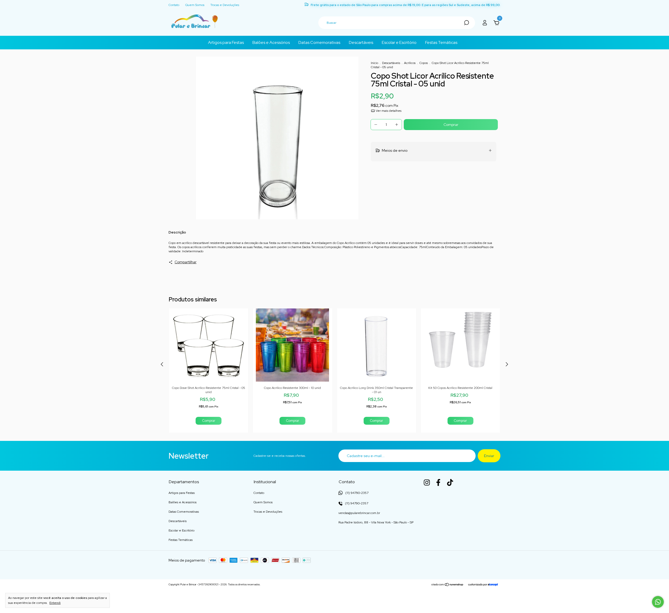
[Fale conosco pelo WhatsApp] (658, 602)
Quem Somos (194, 5)
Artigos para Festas (226, 42)
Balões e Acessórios (271, 42)
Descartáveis (361, 42)
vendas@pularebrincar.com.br (359, 513)
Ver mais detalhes (388, 111)
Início (374, 63)
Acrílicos (410, 63)
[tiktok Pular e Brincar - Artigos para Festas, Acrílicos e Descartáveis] (450, 482)
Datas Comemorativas (319, 42)
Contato (174, 5)
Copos (424, 63)
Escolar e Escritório (399, 42)
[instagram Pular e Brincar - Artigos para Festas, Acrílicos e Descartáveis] (426, 482)
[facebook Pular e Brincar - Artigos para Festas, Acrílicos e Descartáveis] (438, 482)
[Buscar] (466, 22)
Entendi (55, 603)
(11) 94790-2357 (356, 503)
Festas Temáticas (441, 42)
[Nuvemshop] (447, 585)
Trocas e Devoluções (224, 5)
